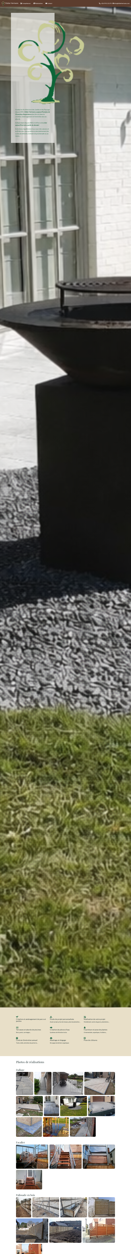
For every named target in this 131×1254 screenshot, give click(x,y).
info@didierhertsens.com (122, 3)
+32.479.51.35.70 (105, 3)
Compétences (26, 3)
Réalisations (39, 3)
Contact (49, 3)
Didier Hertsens (11, 3)
